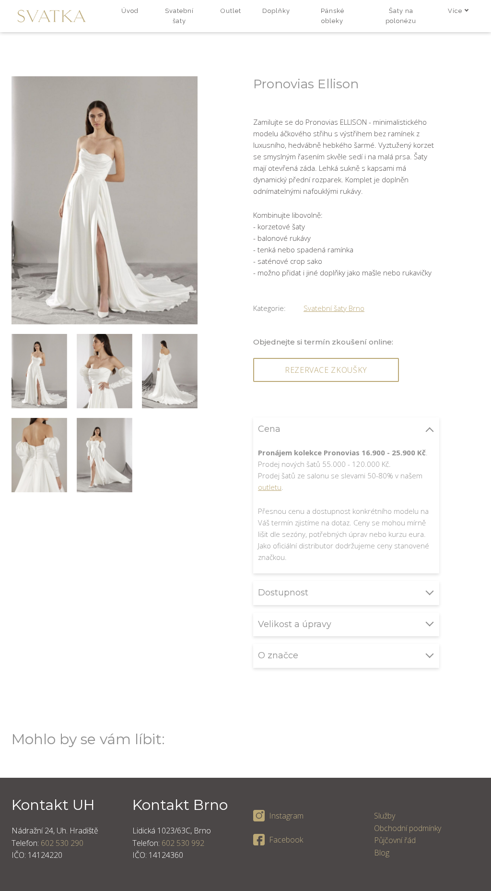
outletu (269, 487)
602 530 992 (183, 843)
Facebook (286, 839)
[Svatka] (52, 16)
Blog (381, 852)
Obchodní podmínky (407, 828)
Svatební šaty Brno (334, 308)
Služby (384, 815)
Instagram (286, 815)
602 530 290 (62, 843)
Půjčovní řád (395, 840)
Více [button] (455, 10)
